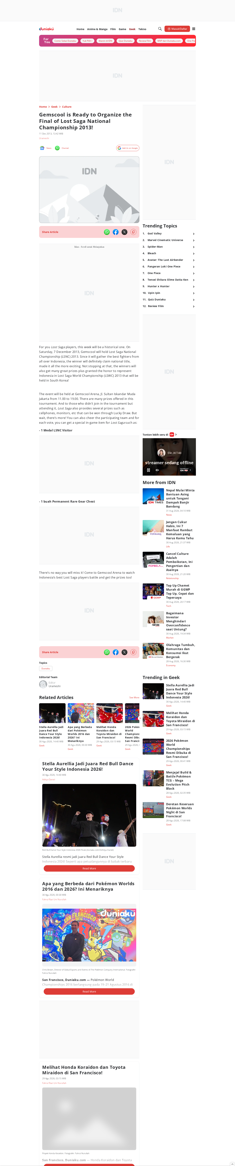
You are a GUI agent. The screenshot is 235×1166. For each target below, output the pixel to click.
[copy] (133, 232)
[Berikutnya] (140, 718)
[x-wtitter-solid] (124, 232)
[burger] (193, 29)
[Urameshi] (43, 684)
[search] (160, 29)
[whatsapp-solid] (107, 232)
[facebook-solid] (116, 232)
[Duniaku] (46, 28)
